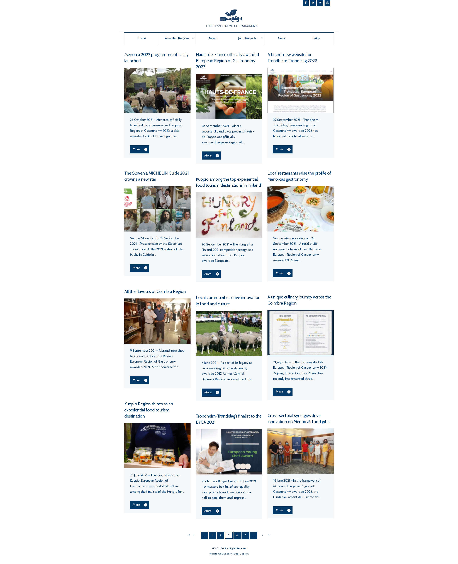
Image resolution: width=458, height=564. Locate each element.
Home (141, 38)
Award (212, 38)
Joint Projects (247, 38)
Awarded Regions (177, 38)
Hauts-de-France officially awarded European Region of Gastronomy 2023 (227, 60)
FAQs (316, 38)
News (282, 38)
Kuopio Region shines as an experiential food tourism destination (148, 410)
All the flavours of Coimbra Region (155, 291)
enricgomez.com (240, 553)
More (136, 149)
